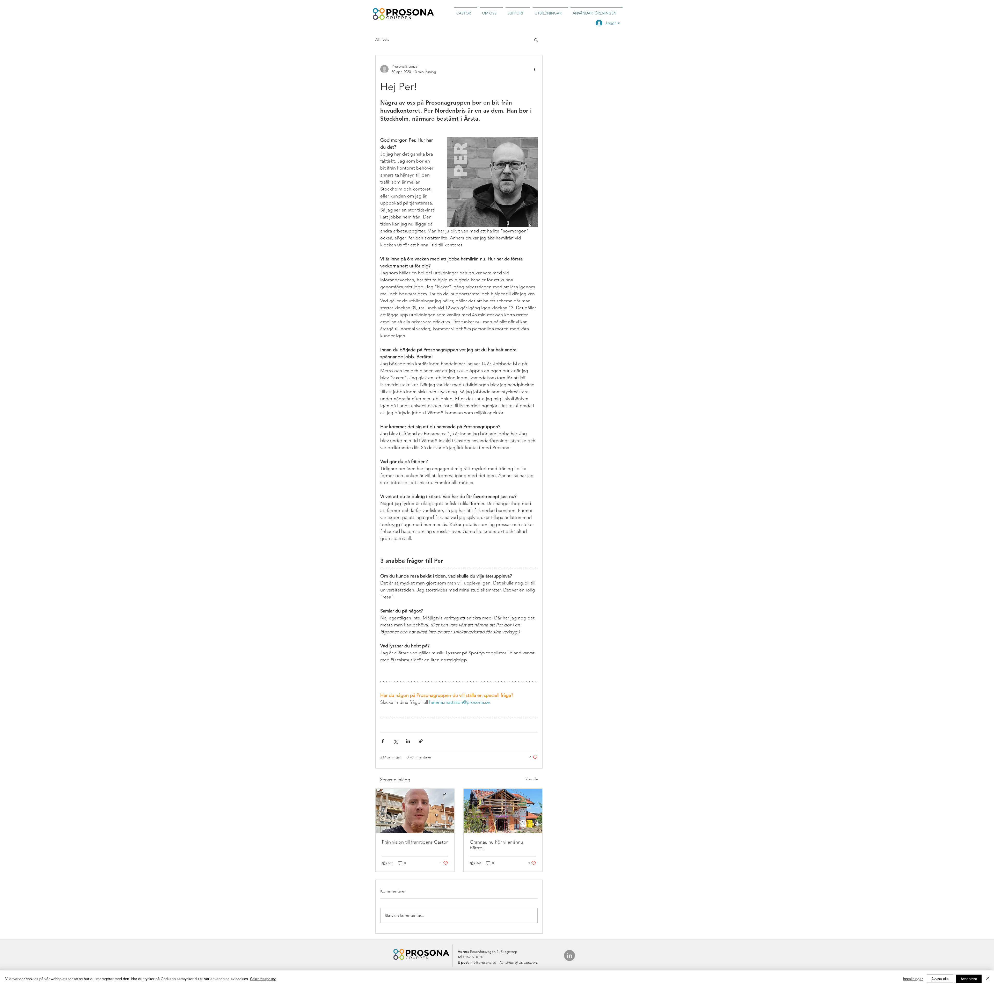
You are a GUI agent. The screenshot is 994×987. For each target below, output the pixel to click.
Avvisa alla (940, 978)
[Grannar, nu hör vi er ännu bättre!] (503, 811)
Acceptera (969, 978)
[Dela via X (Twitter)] (395, 741)
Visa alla (531, 779)
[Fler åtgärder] (534, 69)
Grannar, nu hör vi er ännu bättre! (496, 845)
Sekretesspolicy (263, 978)
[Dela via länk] (420, 741)
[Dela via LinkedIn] (408, 741)
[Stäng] (988, 979)
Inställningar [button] (913, 978)
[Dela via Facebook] (382, 741)
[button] (535, 40)
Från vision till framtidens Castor (415, 842)
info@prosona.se (483, 962)
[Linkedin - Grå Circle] (569, 955)
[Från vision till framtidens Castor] (415, 811)
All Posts (382, 39)
